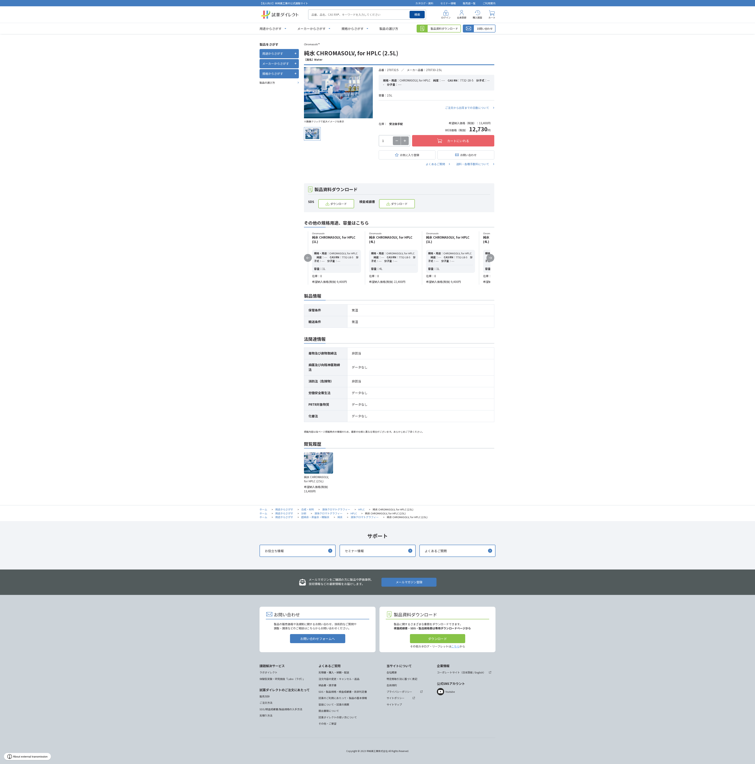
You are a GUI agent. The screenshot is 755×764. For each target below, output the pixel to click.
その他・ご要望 (327, 723)
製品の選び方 (388, 28)
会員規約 (392, 685)
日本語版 (467, 672)
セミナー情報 (448, 3)
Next (490, 258)
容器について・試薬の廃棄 (334, 704)
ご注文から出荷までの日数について (467, 108)
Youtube (450, 692)
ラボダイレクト (268, 672)
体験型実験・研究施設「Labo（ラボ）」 (282, 679)
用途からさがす (271, 28)
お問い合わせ (468, 155)
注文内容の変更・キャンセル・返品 (339, 679)
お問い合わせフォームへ (317, 638)
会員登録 (461, 17)
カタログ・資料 (424, 3)
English (479, 672)
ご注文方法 (266, 703)
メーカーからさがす (311, 28)
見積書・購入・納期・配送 (334, 672)
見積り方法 (266, 715)
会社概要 (392, 672)
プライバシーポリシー (399, 692)
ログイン (446, 17)
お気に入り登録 (409, 155)
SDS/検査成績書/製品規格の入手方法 (281, 709)
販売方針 (265, 696)
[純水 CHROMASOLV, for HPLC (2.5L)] (338, 92)
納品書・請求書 (327, 685)
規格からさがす (353, 28)
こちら (455, 646)
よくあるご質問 (435, 164)
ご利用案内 (489, 3)
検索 (417, 14)
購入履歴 (477, 17)
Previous (308, 258)
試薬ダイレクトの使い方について (338, 717)
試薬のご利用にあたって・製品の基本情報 (343, 698)
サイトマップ (394, 704)
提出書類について (329, 711)
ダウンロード (338, 204)
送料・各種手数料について (472, 164)
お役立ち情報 (274, 550)
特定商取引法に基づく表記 (402, 679)
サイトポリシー (395, 698)
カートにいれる (458, 140)
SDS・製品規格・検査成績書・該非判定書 (343, 692)
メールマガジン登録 (409, 582)
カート (491, 17)
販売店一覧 (469, 3)
